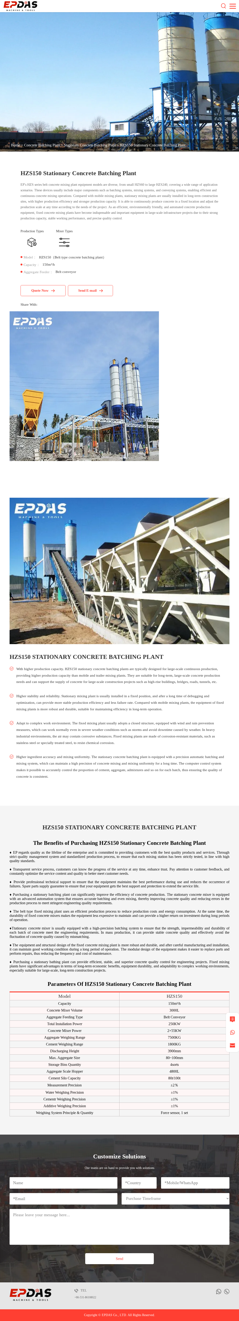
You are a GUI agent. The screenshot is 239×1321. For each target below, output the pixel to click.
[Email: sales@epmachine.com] (232, 1045)
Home (15, 145)
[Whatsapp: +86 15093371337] (232, 1032)
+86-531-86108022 (85, 1297)
